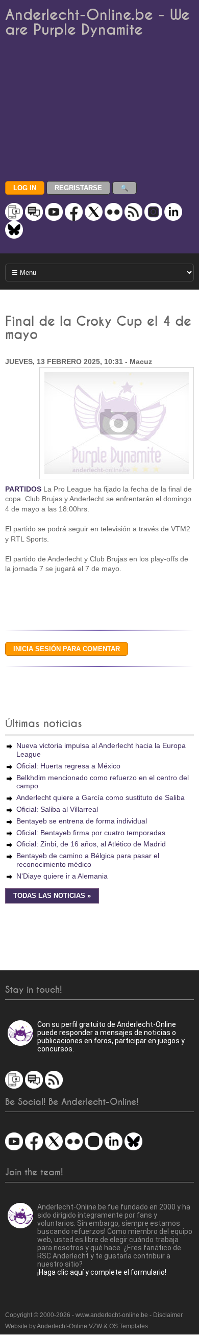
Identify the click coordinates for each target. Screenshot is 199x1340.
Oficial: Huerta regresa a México (68, 766)
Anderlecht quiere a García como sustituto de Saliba (100, 797)
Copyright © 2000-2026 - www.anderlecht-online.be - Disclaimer (94, 1315)
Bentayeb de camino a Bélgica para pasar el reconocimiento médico (87, 860)
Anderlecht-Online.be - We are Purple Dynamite (97, 22)
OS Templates (128, 1326)
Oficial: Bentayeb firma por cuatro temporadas (90, 833)
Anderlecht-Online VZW (69, 1326)
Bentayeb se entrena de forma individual (81, 821)
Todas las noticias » (52, 895)
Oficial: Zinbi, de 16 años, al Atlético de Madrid (91, 844)
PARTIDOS (23, 489)
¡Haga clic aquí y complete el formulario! (101, 1272)
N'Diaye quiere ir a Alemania (62, 876)
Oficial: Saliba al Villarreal (57, 809)
